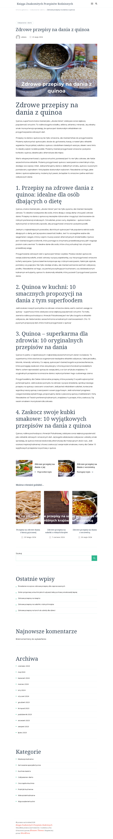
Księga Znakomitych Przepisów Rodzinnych (45, 4)
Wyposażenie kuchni (26, 801)
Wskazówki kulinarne (26, 795)
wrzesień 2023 (24, 720)
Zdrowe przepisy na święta (29, 598)
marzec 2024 (23, 684)
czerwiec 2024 (24, 666)
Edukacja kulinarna (26, 759)
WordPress (25, 833)
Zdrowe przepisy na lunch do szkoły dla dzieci (36, 610)
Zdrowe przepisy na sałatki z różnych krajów (36, 604)
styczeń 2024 (23, 696)
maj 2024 (21, 672)
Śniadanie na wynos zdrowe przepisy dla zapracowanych (41, 586)
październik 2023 (25, 714)
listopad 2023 (23, 708)
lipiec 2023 (22, 733)
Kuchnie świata (24, 771)
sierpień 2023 (23, 726)
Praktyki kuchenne (25, 789)
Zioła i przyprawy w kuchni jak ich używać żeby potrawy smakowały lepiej (47, 592)
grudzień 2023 (24, 702)
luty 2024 (21, 690)
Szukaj (19, 553)
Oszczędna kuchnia (26, 783)
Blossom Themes (37, 830)
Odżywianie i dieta (25, 23)
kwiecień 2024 (24, 678)
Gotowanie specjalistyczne (29, 765)
